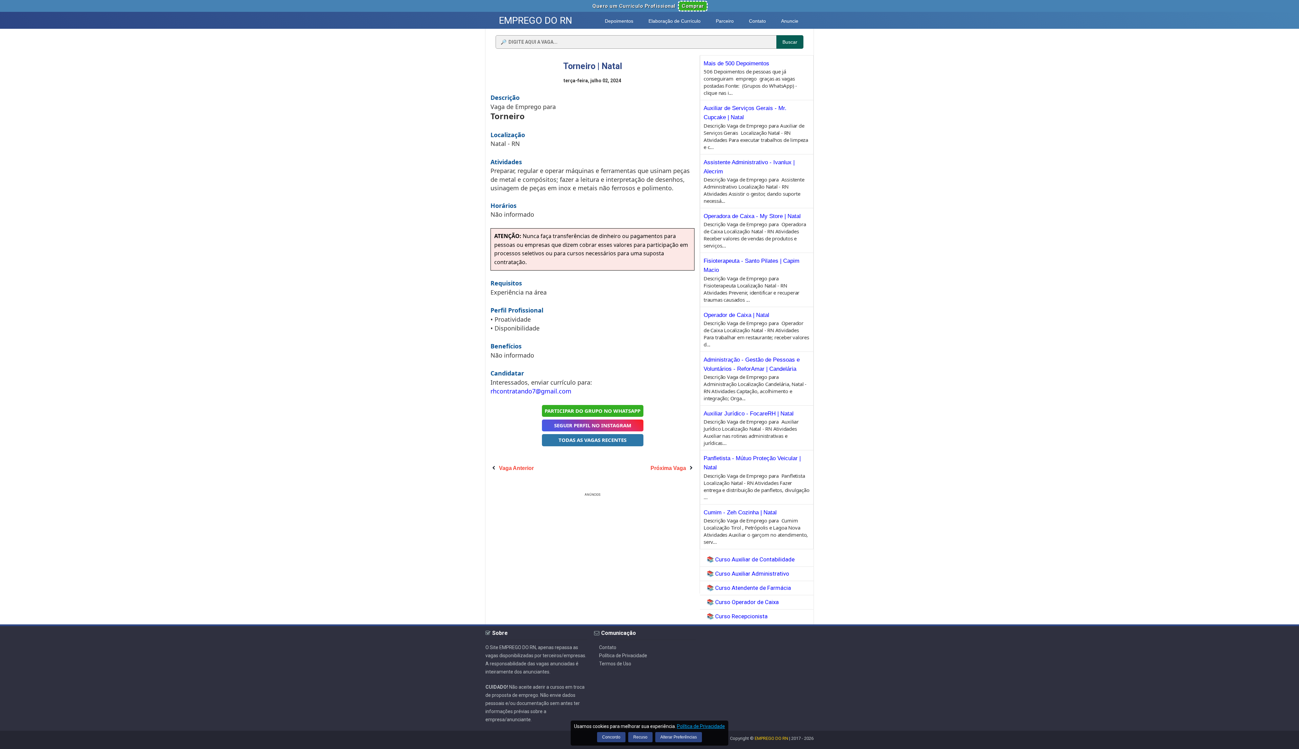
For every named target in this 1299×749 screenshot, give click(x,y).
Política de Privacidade (623, 655)
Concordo (611, 737)
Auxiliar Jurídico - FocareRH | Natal (749, 413)
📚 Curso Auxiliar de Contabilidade (751, 559)
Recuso (640, 737)
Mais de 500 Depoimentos (736, 63)
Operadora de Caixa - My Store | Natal (752, 216)
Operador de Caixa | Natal (736, 315)
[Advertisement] (593, 545)
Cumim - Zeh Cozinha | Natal (740, 512)
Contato (607, 647)
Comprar (693, 6)
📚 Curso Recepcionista (737, 616)
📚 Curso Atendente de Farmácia (749, 587)
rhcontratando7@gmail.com (531, 391)
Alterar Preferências (678, 737)
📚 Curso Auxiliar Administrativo (748, 573)
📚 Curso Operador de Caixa (743, 602)
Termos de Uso (615, 663)
